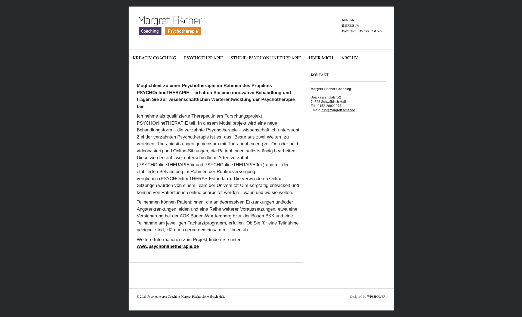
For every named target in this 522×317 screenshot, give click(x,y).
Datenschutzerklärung (362, 31)
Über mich (321, 57)
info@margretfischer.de (338, 110)
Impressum (350, 25)
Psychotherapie (203, 57)
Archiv (349, 57)
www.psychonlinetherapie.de (168, 246)
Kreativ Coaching (154, 57)
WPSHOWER (376, 296)
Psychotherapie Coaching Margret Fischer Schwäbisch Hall (185, 296)
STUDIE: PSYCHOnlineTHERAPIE (266, 57)
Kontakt (349, 20)
